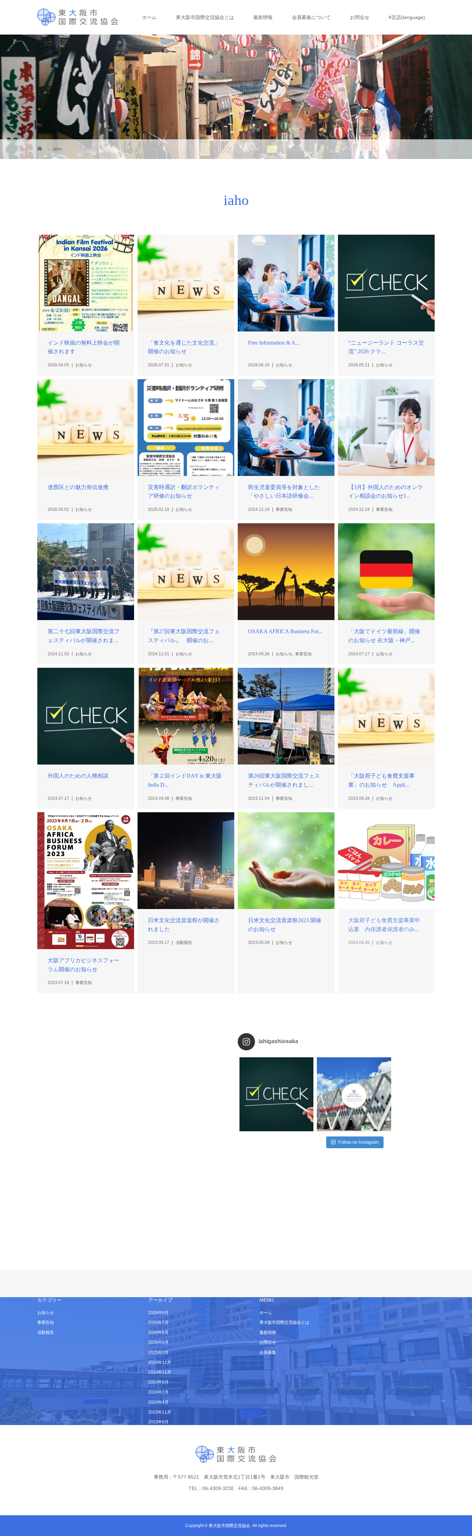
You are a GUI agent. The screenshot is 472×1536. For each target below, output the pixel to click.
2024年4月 (158, 1402)
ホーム (149, 17)
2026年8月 (158, 1312)
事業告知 (45, 1322)
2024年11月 (159, 1372)
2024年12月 (159, 1362)
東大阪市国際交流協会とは (205, 17)
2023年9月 (158, 1422)
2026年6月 (158, 1332)
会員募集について (311, 17)
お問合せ (359, 17)
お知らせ (45, 1312)
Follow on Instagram (358, 1142)
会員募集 (267, 1352)
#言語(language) (407, 17)
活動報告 (45, 1332)
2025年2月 (158, 1352)
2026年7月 (158, 1322)
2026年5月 (158, 1342)
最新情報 (263, 17)
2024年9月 (158, 1382)
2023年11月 (159, 1412)
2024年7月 (158, 1392)
